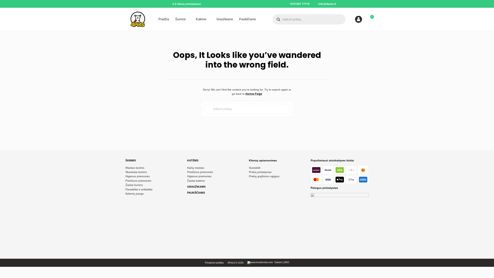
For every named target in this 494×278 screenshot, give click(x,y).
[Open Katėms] (208, 19)
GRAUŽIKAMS (196, 186)
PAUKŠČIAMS (196, 192)
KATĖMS (192, 160)
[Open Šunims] (188, 19)
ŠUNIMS (130, 160)
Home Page (253, 94)
